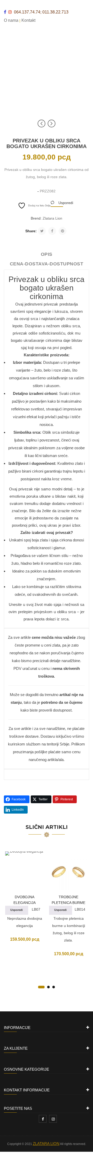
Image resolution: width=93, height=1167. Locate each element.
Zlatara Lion (52, 218)
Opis (46, 254)
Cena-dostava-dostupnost (46, 264)
